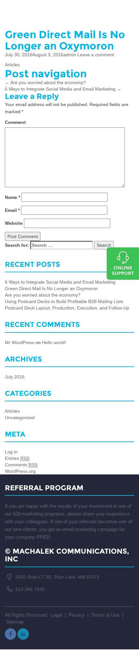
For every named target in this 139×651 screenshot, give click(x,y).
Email (12, 210)
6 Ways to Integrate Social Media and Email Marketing (63, 89)
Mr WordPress (19, 342)
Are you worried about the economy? (45, 82)
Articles (12, 64)
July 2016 (15, 376)
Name (12, 197)
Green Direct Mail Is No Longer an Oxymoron (51, 288)
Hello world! (54, 342)
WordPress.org (20, 471)
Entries (17, 458)
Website (14, 223)
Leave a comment (95, 54)
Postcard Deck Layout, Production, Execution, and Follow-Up (67, 307)
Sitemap (15, 621)
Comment (15, 122)
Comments (21, 464)
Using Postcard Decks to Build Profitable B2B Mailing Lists (64, 301)
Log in (11, 451)
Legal (56, 615)
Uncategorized (20, 417)
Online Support (123, 263)
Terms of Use (106, 615)
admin (69, 54)
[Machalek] (69, 10)
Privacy (77, 615)
